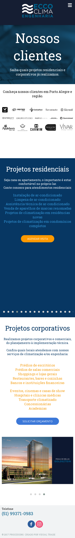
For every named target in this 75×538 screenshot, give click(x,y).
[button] (37, 238)
